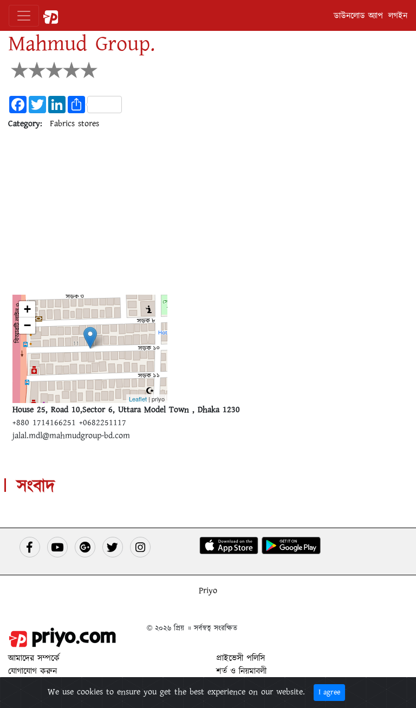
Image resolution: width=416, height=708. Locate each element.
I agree (329, 692)
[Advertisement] (208, 214)
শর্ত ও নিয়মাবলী (241, 671)
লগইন (397, 16)
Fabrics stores (74, 123)
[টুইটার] (112, 547)
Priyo (208, 590)
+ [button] (27, 309)
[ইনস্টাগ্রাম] (140, 547)
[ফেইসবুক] (30, 547)
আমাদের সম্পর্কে (34, 658)
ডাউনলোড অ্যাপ (358, 16)
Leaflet (138, 398)
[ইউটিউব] (57, 547)
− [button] (27, 325)
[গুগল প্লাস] (85, 547)
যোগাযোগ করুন (32, 671)
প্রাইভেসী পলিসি (240, 658)
